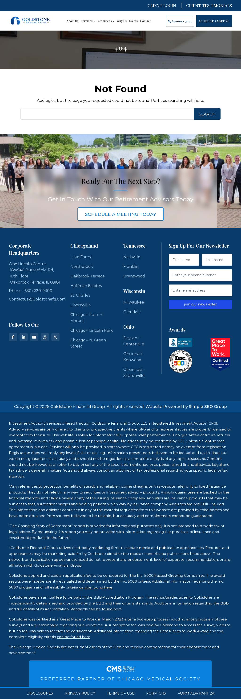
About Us (72, 21)
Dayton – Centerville (133, 341)
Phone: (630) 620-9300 (30, 290)
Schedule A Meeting (214, 21)
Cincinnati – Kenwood (134, 356)
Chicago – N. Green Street (88, 343)
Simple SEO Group (208, 406)
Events (133, 21)
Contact (145, 21)
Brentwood (134, 276)
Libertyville (80, 305)
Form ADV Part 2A (196, 693)
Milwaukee (133, 302)
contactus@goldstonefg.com (37, 299)
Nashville (131, 257)
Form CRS (156, 693)
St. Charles (80, 295)
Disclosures (40, 693)
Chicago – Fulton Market (86, 317)
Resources (104, 21)
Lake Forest (81, 257)
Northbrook (81, 266)
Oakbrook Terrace (87, 276)
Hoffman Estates (86, 286)
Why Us (122, 21)
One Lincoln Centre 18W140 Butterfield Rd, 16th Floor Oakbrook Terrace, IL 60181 (34, 273)
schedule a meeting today (120, 214)
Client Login (162, 5)
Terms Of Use (120, 693)
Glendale (132, 312)
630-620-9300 (181, 21)
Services (87, 21)
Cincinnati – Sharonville (134, 372)
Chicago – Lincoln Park (91, 330)
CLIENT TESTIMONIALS (209, 5)
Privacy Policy (80, 693)
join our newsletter (200, 304)
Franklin (131, 266)
